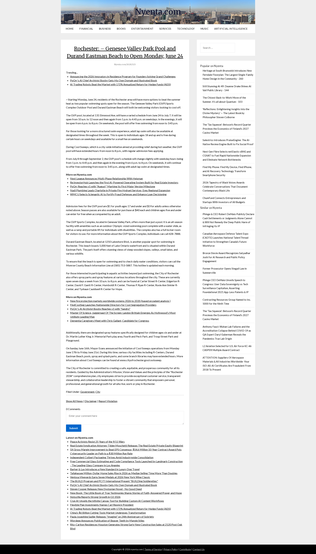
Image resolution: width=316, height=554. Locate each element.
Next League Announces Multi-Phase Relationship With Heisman (106, 178)
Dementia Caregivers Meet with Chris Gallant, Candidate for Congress (109, 320)
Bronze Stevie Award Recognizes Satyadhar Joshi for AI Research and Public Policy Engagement (226, 257)
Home (70, 28)
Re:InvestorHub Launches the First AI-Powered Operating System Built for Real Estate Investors (124, 182)
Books (121, 28)
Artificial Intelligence (231, 28)
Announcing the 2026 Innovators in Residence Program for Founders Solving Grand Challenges (123, 76)
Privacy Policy (171, 549)
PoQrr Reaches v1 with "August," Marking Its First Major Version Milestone (112, 186)
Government (87, 391)
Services (165, 28)
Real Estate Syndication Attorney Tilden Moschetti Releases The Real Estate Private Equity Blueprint (126, 445)
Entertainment (142, 28)
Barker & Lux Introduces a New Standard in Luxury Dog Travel (105, 469)
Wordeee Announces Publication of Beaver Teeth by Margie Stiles (107, 520)
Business (105, 28)
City (97, 391)
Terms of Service (153, 549)
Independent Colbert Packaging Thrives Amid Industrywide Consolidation (111, 457)
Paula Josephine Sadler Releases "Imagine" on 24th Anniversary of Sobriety (112, 516)
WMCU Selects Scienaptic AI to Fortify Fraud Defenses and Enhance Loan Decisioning (118, 194)
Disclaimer (91, 401)
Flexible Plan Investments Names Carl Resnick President (101, 504)
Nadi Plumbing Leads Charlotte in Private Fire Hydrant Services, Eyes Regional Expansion (120, 190)
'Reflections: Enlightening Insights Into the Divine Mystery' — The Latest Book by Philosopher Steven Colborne (226, 113)
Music (204, 28)
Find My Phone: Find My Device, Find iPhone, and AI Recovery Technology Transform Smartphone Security (227, 171)
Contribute (185, 549)
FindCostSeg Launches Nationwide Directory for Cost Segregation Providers (113, 304)
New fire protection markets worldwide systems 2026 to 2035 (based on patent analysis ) (120, 300)
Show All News (74, 401)
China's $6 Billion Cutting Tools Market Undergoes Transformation (108, 512)
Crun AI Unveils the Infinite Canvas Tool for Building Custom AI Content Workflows (117, 500)
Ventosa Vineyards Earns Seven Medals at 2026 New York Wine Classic (110, 477)
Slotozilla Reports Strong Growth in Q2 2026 (95, 496)
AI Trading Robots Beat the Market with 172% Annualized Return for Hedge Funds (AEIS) (120, 84)
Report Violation (108, 401)
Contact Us (199, 549)
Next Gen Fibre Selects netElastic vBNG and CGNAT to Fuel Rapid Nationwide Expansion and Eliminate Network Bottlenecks (227, 155)
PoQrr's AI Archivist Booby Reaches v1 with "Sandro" (100, 308)
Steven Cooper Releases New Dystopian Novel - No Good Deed (106, 488)
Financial (86, 28)
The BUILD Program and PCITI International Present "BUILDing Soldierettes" (114, 481)
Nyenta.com (158, 12)
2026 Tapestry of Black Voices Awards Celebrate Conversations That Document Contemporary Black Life (225, 186)
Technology (186, 28)
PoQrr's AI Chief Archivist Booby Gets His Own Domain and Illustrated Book (113, 80)
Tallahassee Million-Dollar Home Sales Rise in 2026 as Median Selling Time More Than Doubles (123, 473)
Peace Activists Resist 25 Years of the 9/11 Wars (97, 441)
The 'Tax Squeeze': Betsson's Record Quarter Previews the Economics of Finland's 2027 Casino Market (227, 128)
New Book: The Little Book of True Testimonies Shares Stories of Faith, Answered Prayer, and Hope (126, 492)
